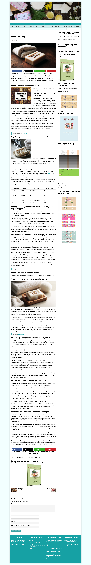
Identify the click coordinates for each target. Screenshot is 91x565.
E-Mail (12, 517)
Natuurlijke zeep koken (15, 26)
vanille (49, 173)
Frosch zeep (25, 133)
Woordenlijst (77, 26)
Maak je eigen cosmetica (36, 24)
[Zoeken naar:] (73, 28)
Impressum (66, 548)
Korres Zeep (60, 183)
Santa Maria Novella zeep (63, 187)
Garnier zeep (21, 334)
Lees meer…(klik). (14, 547)
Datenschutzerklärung (68, 550)
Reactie (12, 503)
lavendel (38, 168)
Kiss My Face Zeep (62, 185)
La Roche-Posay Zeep (24, 269)
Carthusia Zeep (61, 178)
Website (13, 521)
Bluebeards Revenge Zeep (63, 181)
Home (12, 24)
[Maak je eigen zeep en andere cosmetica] (45, 19)
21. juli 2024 (15, 40)
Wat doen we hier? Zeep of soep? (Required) (20, 525)
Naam (12, 513)
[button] (17, 71)
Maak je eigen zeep (21, 24)
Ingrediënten (49, 24)
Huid (57, 24)
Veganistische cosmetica (67, 26)
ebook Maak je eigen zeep (68, 24)
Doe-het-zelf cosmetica (41, 26)
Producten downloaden (54, 26)
